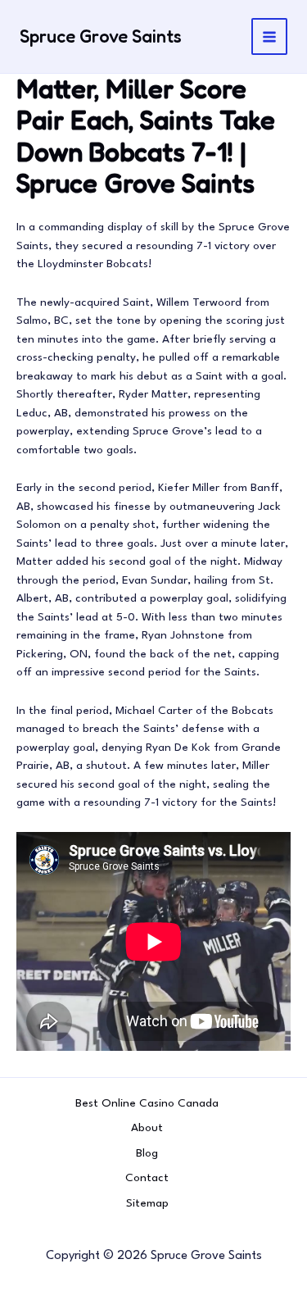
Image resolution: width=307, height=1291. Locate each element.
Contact (147, 1178)
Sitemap (147, 1203)
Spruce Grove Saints (101, 36)
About (147, 1128)
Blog (147, 1153)
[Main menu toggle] (269, 36)
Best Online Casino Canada (147, 1103)
